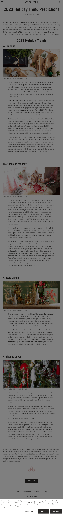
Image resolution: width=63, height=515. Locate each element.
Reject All (43, 511)
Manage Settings (29, 511)
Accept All (56, 511)
